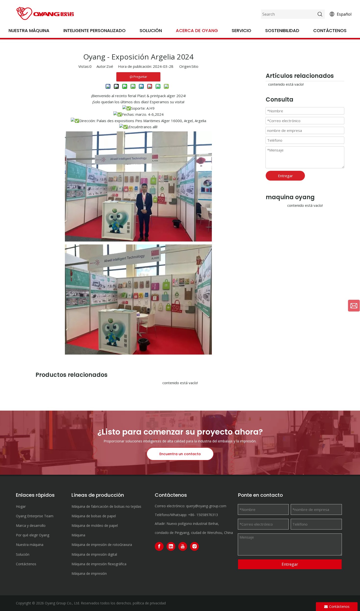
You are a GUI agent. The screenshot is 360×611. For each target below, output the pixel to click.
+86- (191, 514)
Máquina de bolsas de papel (94, 516)
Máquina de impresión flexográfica (99, 564)
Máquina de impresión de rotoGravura (102, 544)
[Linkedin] (171, 546)
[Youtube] (182, 546)
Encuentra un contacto (180, 453)
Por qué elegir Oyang (32, 535)
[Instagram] (194, 546)
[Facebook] (159, 546)
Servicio (241, 30)
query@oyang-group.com (206, 506)
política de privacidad (149, 603)
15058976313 (207, 514)
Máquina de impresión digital (94, 554)
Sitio (195, 66)
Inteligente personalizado (94, 30)
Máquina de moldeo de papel (95, 525)
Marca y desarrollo (31, 525)
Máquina (78, 535)
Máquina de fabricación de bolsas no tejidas (106, 506)
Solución (151, 30)
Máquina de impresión (89, 573)
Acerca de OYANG (197, 30)
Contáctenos (330, 30)
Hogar (21, 506)
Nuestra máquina (29, 30)
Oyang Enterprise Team (34, 516)
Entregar (285, 175)
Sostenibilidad (282, 30)
